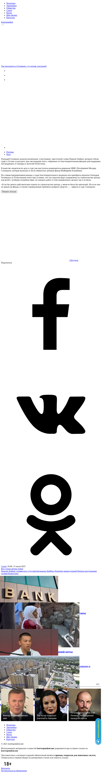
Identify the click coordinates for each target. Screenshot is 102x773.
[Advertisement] (51, 45)
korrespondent (7, 22)
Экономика (11, 6)
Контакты (5, 768)
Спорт (9, 10)
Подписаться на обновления (14, 771)
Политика (10, 3)
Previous (10, 152)
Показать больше (9, 192)
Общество (11, 8)
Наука (9, 13)
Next (8, 154)
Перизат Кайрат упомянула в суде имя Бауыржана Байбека (27, 571)
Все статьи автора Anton (12, 569)
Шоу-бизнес (11, 15)
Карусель (10, 17)
